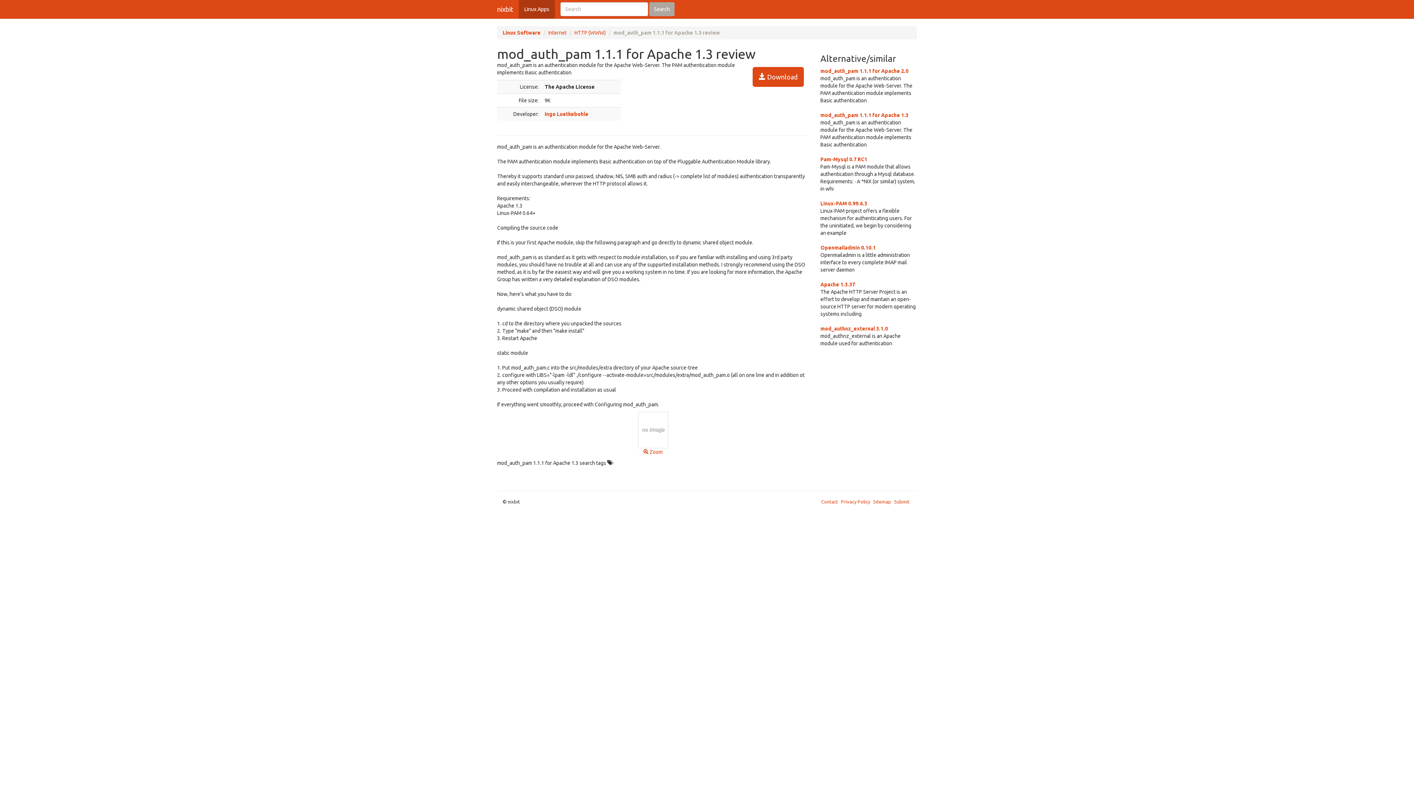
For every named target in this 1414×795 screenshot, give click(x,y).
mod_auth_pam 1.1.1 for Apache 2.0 (864, 71)
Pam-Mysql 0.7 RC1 (843, 159)
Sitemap (882, 501)
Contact (829, 501)
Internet (557, 33)
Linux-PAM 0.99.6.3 (843, 203)
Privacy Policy (855, 501)
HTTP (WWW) (590, 33)
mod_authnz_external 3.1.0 (854, 329)
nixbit (505, 9)
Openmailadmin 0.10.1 (848, 248)
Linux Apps (536, 9)
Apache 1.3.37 (837, 284)
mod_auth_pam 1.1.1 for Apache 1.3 (864, 115)
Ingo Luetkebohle (566, 114)
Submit (902, 501)
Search (662, 9)
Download (782, 77)
